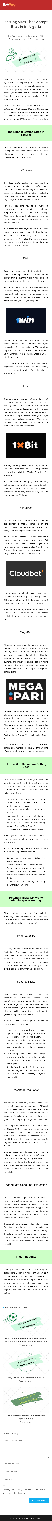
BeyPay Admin (15, 36)
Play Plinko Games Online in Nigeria (26, 1377)
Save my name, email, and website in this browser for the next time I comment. (25, 1491)
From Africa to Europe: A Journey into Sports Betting (26, 1417)
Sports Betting (18, 39)
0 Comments (38, 39)
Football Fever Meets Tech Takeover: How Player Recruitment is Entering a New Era (26, 1340)
